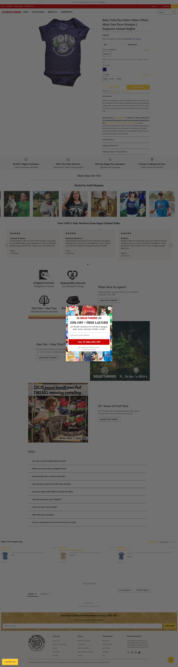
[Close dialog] (109, 308)
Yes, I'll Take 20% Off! (89, 342)
